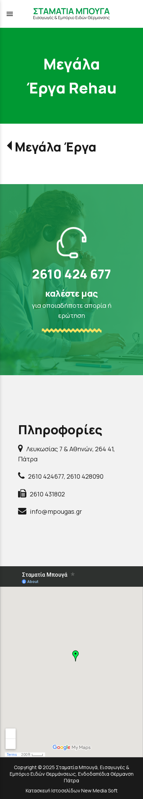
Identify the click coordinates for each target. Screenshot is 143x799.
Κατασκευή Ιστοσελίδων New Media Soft (72, 790)
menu (10, 14)
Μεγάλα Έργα (55, 146)
